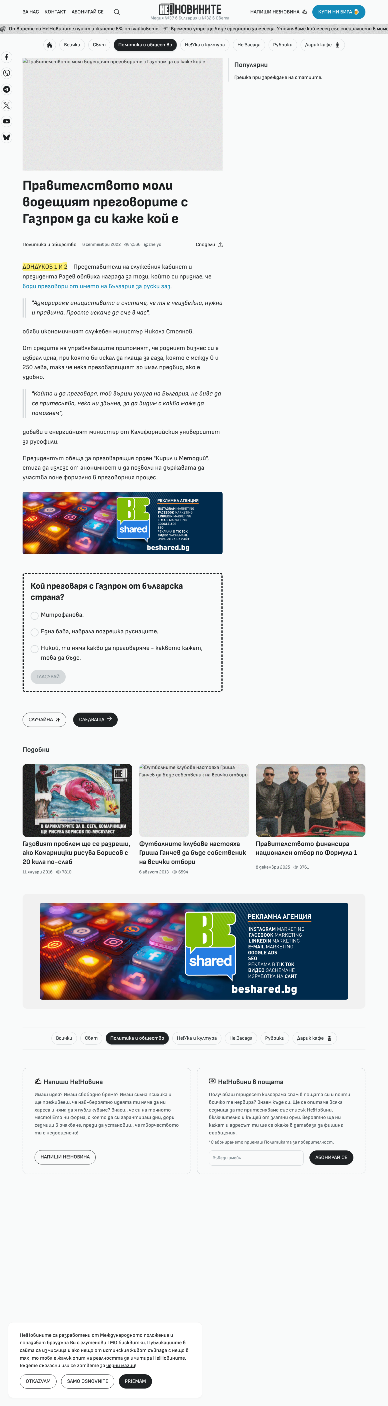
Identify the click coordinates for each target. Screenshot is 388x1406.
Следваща (91, 720)
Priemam (135, 1381)
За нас (31, 12)
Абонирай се (88, 12)
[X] (6, 105)
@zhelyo (152, 244)
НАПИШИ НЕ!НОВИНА (65, 1157)
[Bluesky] (6, 137)
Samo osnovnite (87, 1381)
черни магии (120, 1366)
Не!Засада (249, 45)
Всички (72, 45)
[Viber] (6, 73)
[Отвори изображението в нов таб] (123, 114)
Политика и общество (145, 45)
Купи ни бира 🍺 (338, 12)
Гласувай (48, 677)
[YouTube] (6, 121)
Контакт (55, 12)
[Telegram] (6, 89)
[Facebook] (6, 57)
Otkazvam (38, 1381)
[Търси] (114, 12)
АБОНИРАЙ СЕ (331, 1157)
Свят (99, 45)
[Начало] (49, 45)
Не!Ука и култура (205, 45)
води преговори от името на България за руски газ (96, 286)
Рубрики (283, 45)
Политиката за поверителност (298, 1142)
